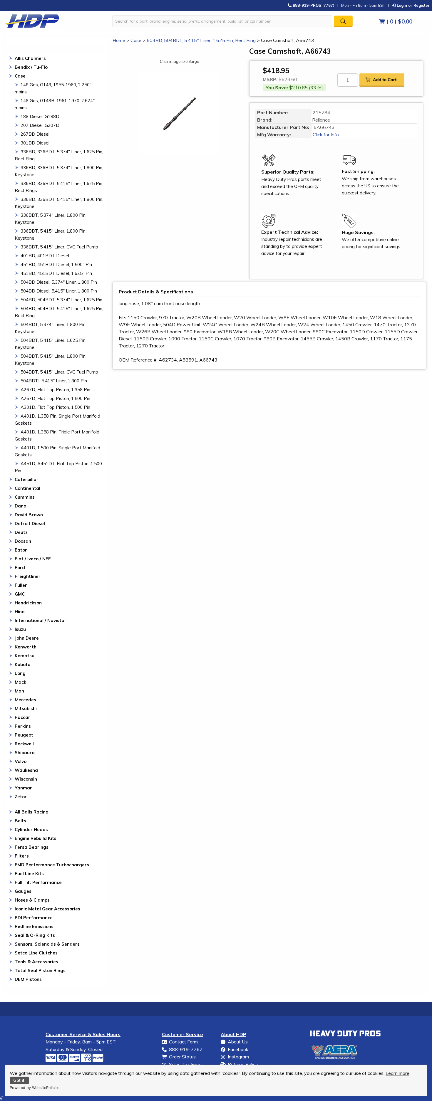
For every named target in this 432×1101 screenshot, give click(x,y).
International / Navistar (40, 620)
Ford (20, 567)
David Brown (29, 514)
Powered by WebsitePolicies (35, 1087)
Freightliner (28, 576)
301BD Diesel (35, 143)
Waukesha (26, 770)
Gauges (23, 891)
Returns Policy (243, 1064)
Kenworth (25, 647)
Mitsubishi (26, 708)
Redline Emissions (34, 926)
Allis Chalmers (30, 58)
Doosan (23, 541)
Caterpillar (26, 479)
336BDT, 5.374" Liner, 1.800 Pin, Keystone (50, 218)
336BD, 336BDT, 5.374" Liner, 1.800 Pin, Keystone (59, 171)
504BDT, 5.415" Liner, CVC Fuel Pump (59, 372)
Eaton (21, 550)
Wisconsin (26, 779)
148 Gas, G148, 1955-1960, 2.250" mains (53, 88)
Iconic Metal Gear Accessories (47, 909)
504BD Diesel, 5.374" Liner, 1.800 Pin (59, 282)
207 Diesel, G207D (40, 125)
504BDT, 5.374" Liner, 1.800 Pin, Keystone (50, 328)
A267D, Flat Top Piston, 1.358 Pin (55, 389)
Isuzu (20, 629)
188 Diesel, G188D (40, 116)
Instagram (238, 1057)
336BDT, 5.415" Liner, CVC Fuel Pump (59, 247)
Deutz (21, 532)
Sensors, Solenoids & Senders (47, 944)
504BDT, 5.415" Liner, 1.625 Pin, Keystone (50, 343)
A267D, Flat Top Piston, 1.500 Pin (55, 398)
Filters (22, 856)
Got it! (19, 1080)
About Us (238, 1042)
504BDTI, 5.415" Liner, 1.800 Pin (54, 381)
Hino (19, 611)
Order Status (182, 1057)
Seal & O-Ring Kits (35, 935)
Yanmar (23, 788)
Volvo (20, 761)
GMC (20, 594)
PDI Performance (34, 917)
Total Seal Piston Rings (40, 970)
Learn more (397, 1073)
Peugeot (24, 735)
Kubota (23, 664)
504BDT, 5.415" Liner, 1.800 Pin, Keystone (50, 359)
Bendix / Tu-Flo (31, 67)
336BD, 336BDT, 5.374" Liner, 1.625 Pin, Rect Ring (59, 155)
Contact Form (183, 1042)
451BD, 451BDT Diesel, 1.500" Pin (56, 264)
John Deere (27, 638)
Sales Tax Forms (186, 1064)
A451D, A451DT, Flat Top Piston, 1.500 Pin (58, 467)
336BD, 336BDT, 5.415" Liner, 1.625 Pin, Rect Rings (59, 187)
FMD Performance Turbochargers (52, 865)
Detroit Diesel (30, 523)
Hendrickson (28, 603)
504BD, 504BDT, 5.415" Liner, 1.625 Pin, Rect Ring (59, 312)
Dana (20, 506)
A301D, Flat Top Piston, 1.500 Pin (55, 407)
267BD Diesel (35, 134)
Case (20, 76)
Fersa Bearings (31, 847)
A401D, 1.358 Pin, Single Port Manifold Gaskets (57, 419)
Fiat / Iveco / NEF (33, 559)
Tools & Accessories (36, 961)
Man (19, 691)
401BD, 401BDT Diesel (45, 255)
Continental (27, 488)
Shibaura (25, 752)
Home (119, 40)
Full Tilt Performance (38, 882)
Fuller (21, 585)
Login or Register (413, 5)
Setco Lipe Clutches (36, 953)
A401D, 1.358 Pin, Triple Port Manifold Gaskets (57, 435)
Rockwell (24, 744)
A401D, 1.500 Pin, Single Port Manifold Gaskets (57, 451)
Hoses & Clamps (32, 900)
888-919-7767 (185, 1049)
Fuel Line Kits (29, 873)
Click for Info (325, 134)
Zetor (21, 796)
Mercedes (25, 699)
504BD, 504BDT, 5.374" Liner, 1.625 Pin (61, 299)
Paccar (22, 717)
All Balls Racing (31, 812)
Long (20, 673)
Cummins (25, 497)
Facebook (238, 1049)
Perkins (23, 726)
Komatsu (24, 655)
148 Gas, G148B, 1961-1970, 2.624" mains (55, 104)
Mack (20, 682)
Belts (20, 820)
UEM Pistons (28, 979)
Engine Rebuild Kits (35, 838)
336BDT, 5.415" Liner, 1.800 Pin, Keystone (50, 234)
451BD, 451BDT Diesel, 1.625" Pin (56, 273)
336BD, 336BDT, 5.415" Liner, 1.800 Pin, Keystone (59, 202)
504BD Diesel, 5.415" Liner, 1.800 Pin (59, 291)
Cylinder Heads (31, 829)
